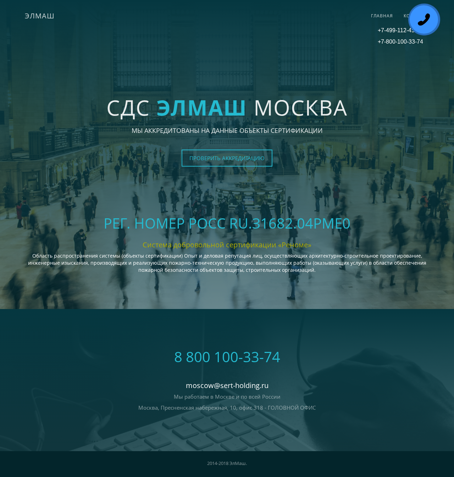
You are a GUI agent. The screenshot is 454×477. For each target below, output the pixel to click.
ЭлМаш (40, 16)
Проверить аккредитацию (227, 158)
